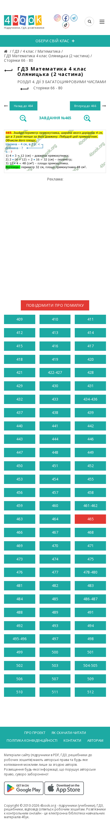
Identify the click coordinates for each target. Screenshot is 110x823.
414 (90, 332)
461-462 (90, 505)
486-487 (90, 598)
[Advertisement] (55, 236)
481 (19, 585)
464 (55, 518)
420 (90, 359)
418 (19, 359)
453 (19, 479)
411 (90, 319)
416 (55, 345)
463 (19, 518)
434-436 (90, 399)
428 (90, 372)
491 (90, 612)
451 (55, 465)
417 (90, 345)
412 (19, 332)
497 (55, 638)
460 (55, 505)
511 (55, 691)
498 (90, 638)
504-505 (90, 665)
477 (55, 572)
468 (90, 532)
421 (19, 372)
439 (90, 412)
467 (55, 532)
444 (55, 438)
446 (90, 438)
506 (19, 678)
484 (19, 598)
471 (90, 545)
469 (19, 545)
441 (55, 425)
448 (55, 452)
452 (90, 465)
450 (19, 465)
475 (90, 559)
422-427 (55, 372)
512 (90, 691)
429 (19, 385)
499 (19, 652)
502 (19, 665)
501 (90, 652)
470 (55, 545)
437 (19, 412)
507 (55, 678)
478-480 (90, 572)
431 (90, 385)
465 (90, 518)
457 (55, 492)
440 (19, 425)
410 (55, 319)
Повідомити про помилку (55, 305)
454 (55, 479)
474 (55, 559)
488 (19, 612)
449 (90, 452)
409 (19, 319)
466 (19, 532)
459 (19, 505)
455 (90, 479)
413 (55, 332)
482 (55, 585)
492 (19, 625)
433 (55, 399)
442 (90, 425)
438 (55, 412)
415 (19, 345)
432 (19, 399)
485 (55, 598)
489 (55, 612)
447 (19, 452)
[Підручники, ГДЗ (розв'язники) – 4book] (6, 51)
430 (55, 385)
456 (19, 492)
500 (55, 652)
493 (55, 625)
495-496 (20, 638)
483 (90, 585)
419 (55, 359)
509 (90, 678)
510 (19, 691)
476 (19, 572)
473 (19, 559)
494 (90, 625)
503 (55, 665)
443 (19, 438)
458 (90, 492)
